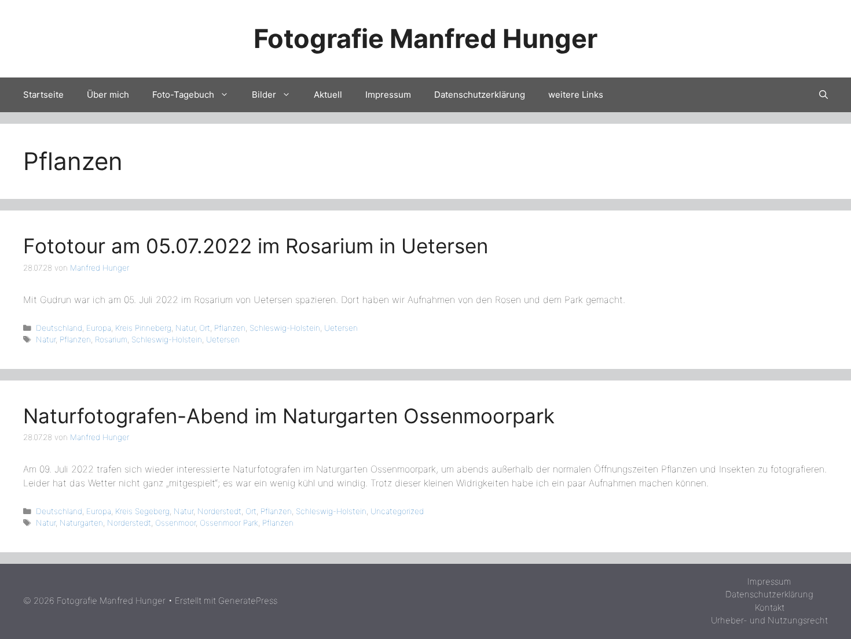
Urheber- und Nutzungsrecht (769, 620)
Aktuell (328, 94)
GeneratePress (247, 600)
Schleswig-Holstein (285, 328)
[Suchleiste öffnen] (823, 94)
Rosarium (111, 339)
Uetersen (341, 328)
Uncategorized (397, 511)
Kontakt (769, 607)
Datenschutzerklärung (479, 94)
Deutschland (59, 328)
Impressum (388, 94)
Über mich (108, 94)
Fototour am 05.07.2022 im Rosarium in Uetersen (255, 246)
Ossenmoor (175, 522)
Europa (98, 328)
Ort (204, 328)
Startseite (43, 94)
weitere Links (575, 94)
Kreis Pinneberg (143, 328)
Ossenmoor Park (229, 522)
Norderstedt (219, 511)
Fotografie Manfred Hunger (425, 38)
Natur (185, 328)
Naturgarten (81, 522)
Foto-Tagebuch (183, 94)
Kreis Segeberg (142, 511)
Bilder (264, 94)
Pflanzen (229, 328)
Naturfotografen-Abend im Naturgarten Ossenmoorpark (289, 416)
